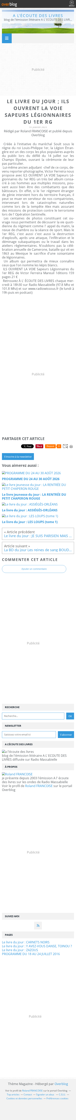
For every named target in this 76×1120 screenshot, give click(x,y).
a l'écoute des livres (38, 15)
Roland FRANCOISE (39, 786)
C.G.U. (62, 1094)
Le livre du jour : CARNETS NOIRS (25, 942)
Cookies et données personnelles (24, 1098)
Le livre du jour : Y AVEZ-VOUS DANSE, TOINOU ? (37, 946)
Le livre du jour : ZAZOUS (20, 950)
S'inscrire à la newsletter (18, 456)
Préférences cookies (57, 1098)
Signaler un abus (45, 1094)
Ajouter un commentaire (34, 569)
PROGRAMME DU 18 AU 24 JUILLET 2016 (31, 954)
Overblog (61, 1084)
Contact (28, 1094)
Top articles (13, 1094)
